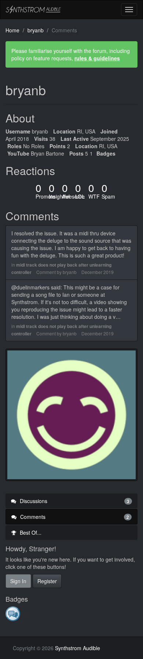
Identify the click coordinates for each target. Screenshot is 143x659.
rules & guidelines (97, 58)
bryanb (70, 272)
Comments (74, 516)
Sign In (18, 581)
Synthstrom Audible (33, 9)
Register (47, 581)
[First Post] (13, 613)
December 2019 (97, 272)
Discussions (73, 501)
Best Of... (29, 532)
